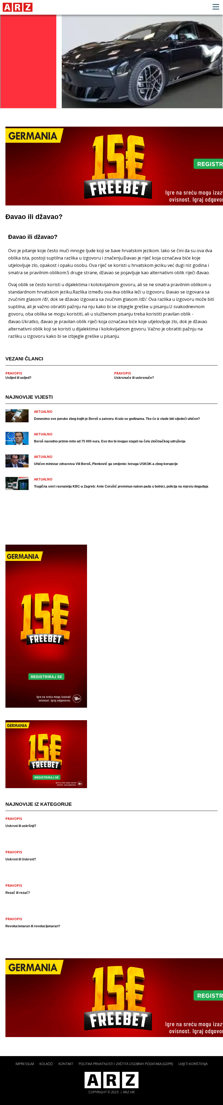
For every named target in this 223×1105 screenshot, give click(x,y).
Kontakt (65, 1064)
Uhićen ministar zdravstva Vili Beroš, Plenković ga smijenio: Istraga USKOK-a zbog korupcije (106, 464)
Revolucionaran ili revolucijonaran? (32, 926)
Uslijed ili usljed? (18, 378)
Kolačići (46, 1064)
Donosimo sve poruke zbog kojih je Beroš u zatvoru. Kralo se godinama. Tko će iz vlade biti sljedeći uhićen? (117, 419)
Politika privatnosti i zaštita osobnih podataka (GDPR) (126, 1064)
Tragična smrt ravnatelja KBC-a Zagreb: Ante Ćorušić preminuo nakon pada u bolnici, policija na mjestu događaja (121, 486)
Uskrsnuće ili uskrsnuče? (134, 378)
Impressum (25, 1064)
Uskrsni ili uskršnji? (20, 826)
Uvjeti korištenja (192, 1064)
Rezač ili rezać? (17, 893)
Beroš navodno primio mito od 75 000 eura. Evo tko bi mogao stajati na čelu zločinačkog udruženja (109, 441)
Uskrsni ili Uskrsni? (20, 859)
